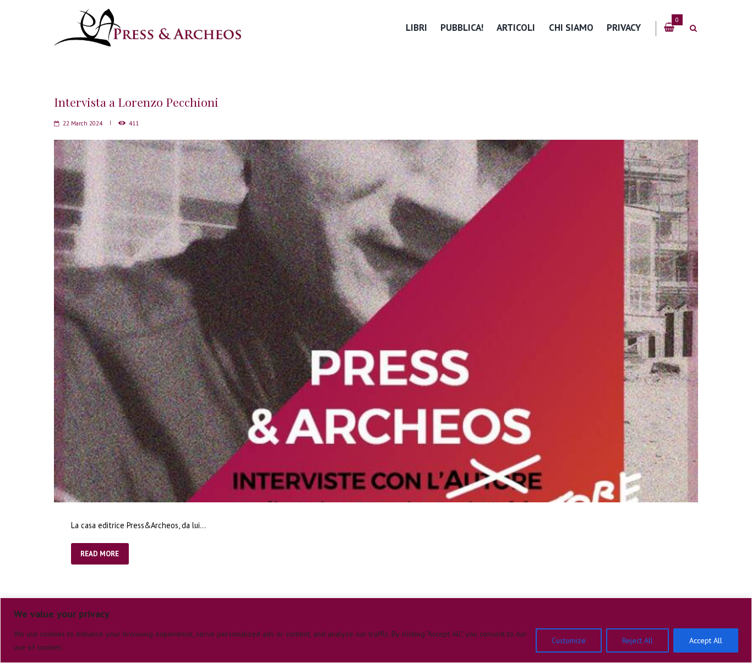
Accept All (705, 640)
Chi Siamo (571, 27)
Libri (416, 27)
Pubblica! (461, 27)
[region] (376, 630)
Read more (99, 553)
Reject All (637, 640)
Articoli (516, 27)
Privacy (624, 27)
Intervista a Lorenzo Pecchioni (136, 101)
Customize (569, 640)
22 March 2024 (82, 123)
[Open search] (693, 28)
